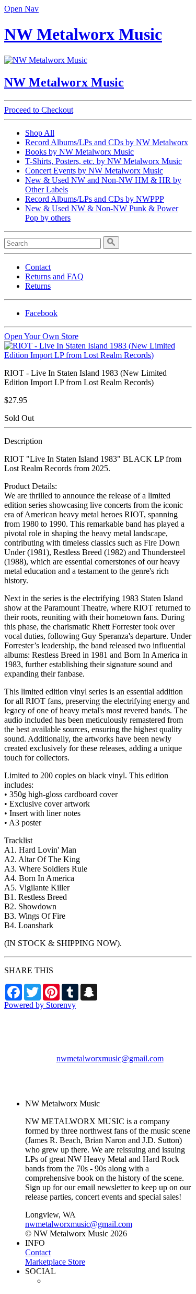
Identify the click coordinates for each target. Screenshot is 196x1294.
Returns (38, 285)
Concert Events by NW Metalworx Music (94, 170)
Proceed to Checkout (38, 109)
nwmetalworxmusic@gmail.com (110, 1058)
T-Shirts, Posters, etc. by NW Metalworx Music (103, 161)
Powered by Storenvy (40, 1005)
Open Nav (21, 8)
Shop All (39, 132)
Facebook (41, 313)
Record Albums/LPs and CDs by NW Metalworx (106, 142)
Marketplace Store (55, 1261)
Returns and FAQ (54, 276)
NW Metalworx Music (83, 34)
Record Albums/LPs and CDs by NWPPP (94, 198)
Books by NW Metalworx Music (79, 151)
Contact (38, 267)
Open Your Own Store (41, 336)
